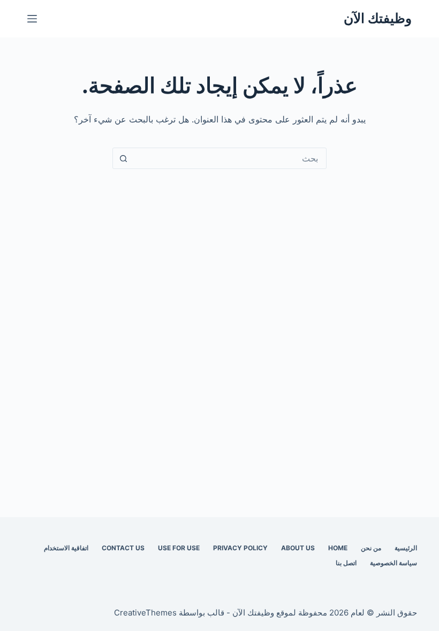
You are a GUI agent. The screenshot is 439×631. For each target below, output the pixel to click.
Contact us (123, 548)
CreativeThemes (145, 612)
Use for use (179, 548)
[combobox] (229, 158)
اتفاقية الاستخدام (66, 548)
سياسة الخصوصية (393, 563)
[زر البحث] (123, 158)
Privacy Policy (240, 548)
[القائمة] (32, 19)
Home (337, 548)
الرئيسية (406, 548)
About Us (298, 548)
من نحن (371, 548)
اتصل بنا (346, 563)
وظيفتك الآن (378, 18)
